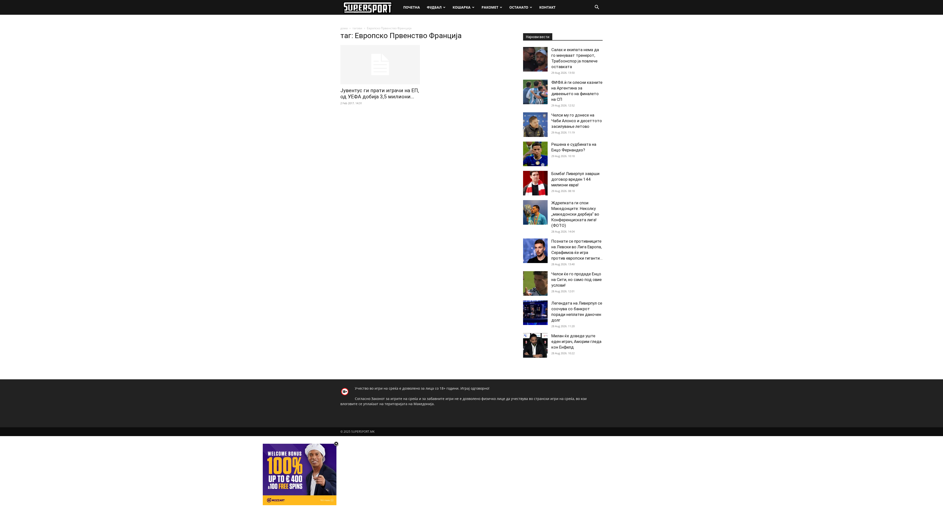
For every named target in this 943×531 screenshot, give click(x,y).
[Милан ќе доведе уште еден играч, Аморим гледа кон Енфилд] (535, 345)
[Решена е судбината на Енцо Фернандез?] (535, 154)
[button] (597, 7)
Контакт (547, 7)
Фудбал (434, 7)
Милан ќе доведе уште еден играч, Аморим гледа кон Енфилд (576, 341)
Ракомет (490, 7)
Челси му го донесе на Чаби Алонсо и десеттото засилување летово (576, 121)
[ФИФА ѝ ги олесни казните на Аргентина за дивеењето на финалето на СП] (535, 92)
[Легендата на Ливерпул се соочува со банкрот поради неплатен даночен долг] (535, 312)
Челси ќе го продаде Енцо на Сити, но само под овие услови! (576, 279)
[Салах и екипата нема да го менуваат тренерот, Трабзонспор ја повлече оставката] (535, 59)
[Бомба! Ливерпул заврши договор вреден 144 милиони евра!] (535, 183)
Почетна (411, 7)
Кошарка (462, 7)
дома (344, 28)
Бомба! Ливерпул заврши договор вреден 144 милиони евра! (575, 179)
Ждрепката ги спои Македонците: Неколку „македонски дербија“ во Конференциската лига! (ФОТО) (575, 214)
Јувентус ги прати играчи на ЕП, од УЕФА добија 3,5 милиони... (379, 94)
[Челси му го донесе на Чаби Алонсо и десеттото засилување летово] (535, 124)
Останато (518, 7)
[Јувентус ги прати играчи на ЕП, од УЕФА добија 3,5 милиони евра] (380, 64)
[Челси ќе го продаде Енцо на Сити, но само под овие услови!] (535, 283)
